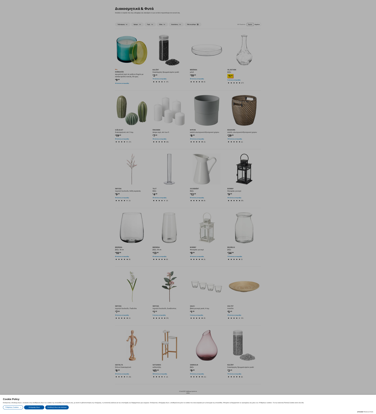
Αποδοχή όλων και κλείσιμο (57, 407)
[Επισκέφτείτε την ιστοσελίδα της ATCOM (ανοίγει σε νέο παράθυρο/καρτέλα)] (365, 412)
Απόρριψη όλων (34, 407)
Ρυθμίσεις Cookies (12, 407)
